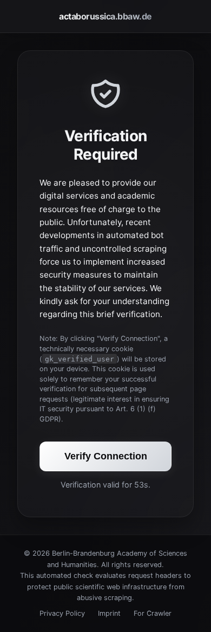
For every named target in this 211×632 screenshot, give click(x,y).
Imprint (109, 613)
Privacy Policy (62, 613)
